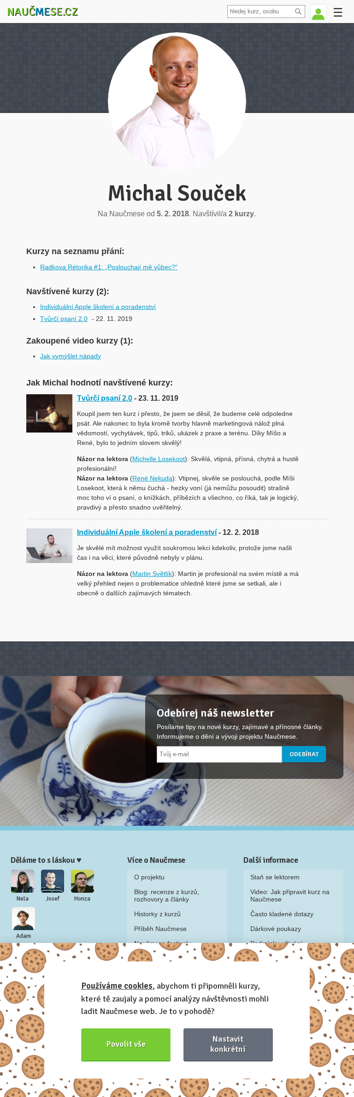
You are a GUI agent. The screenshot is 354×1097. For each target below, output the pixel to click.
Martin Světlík (152, 573)
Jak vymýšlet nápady (70, 356)
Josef (52, 898)
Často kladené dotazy (281, 914)
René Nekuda (152, 478)
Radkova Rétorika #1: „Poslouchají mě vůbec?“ (108, 267)
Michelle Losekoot (158, 459)
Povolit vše (126, 1044)
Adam (23, 936)
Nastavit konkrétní (228, 1044)
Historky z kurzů (157, 914)
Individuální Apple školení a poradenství (98, 306)
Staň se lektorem (275, 877)
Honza (82, 898)
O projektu (149, 877)
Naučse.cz (42, 11)
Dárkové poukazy (275, 928)
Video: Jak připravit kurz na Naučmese (290, 895)
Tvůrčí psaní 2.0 (64, 318)
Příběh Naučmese (160, 928)
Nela (23, 898)
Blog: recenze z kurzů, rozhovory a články (166, 895)
